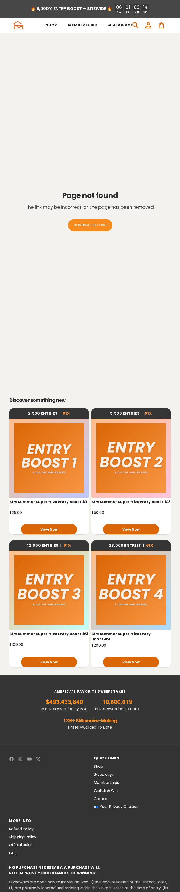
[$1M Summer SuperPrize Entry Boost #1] (49, 458)
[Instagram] (20, 759)
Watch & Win (106, 790)
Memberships (106, 782)
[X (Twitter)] (38, 759)
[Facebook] (11, 759)
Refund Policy (21, 829)
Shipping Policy (22, 837)
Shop (98, 766)
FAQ (13, 853)
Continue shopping (90, 225)
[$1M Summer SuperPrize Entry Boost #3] (49, 590)
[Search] (135, 25)
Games (100, 798)
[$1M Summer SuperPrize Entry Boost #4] (131, 590)
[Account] (148, 25)
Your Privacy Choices (119, 806)
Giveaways (104, 774)
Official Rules (20, 845)
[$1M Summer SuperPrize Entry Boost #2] (131, 458)
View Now (49, 529)
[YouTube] (29, 759)
